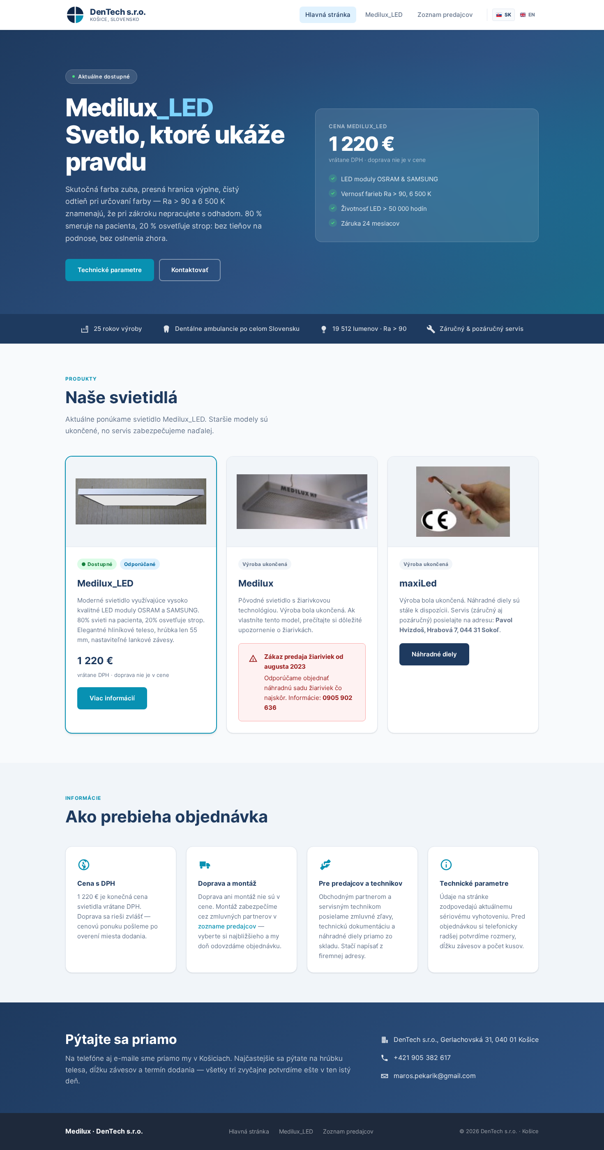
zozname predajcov (227, 926)
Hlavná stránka (327, 14)
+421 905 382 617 (422, 1057)
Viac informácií (112, 698)
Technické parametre (110, 270)
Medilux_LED (384, 14)
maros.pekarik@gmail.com (435, 1075)
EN (531, 15)
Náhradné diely (434, 654)
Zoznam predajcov (445, 14)
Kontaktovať (189, 270)
